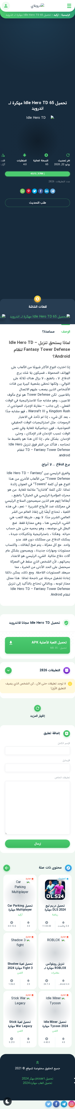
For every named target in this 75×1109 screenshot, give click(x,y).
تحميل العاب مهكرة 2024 (37, 1083)
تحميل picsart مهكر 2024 (37, 1078)
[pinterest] (28, 191)
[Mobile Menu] (69, 6)
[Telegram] (52, 191)
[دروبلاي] (37, 6)
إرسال (37, 843)
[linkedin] (46, 191)
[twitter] (34, 191)
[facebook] (40, 191)
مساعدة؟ (48, 331)
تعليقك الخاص (62, 777)
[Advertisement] (37, 56)
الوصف (65, 331)
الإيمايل (66, 760)
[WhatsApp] (22, 191)
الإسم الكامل (64, 743)
